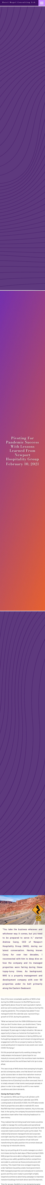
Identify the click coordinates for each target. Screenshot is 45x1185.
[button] (42, 3)
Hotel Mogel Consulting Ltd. (19, 2)
